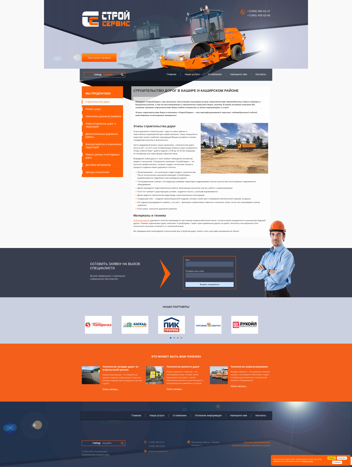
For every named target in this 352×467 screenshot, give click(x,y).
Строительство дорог (98, 101)
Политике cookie (307, 461)
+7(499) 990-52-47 (258, 11)
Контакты (260, 415)
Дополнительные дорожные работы (102, 135)
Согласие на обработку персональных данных (251, 445)
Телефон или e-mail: (194, 271)
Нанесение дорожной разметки (103, 116)
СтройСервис (106, 20)
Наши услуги (157, 415)
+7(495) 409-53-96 (258, 15)
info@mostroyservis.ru (158, 451)
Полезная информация (208, 415)
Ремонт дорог (93, 109)
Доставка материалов (98, 164)
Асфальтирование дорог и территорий (101, 125)
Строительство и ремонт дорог (96, 454)
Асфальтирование (141, 220)
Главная (136, 415)
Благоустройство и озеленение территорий (103, 146)
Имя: (187, 260)
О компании (179, 415)
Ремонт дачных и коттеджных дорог (102, 156)
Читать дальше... (110, 389)
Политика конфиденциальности (257, 442)
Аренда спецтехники (97, 172)
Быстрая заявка (99, 57)
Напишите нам (238, 415)
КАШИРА (103, 75)
